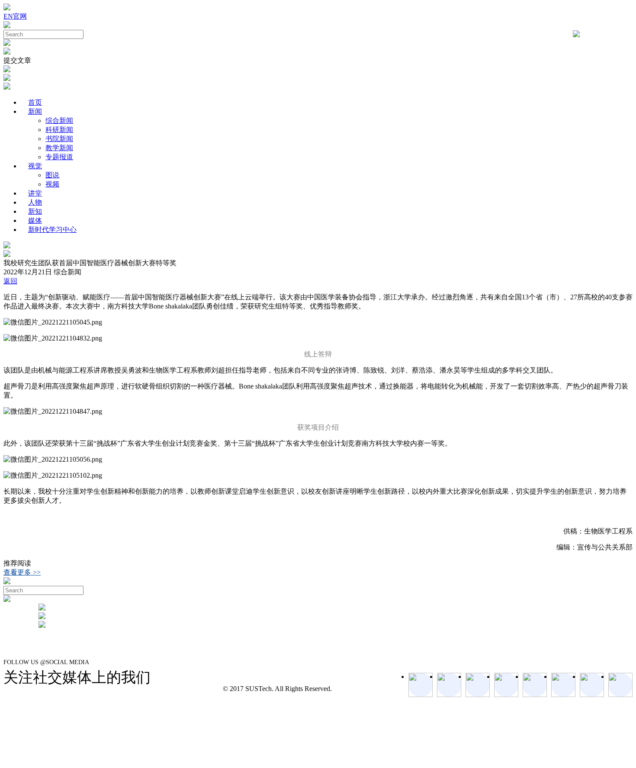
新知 (35, 211)
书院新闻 (59, 138)
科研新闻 (59, 129)
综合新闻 (59, 120)
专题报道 (59, 157)
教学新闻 (59, 147)
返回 (10, 281)
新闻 (35, 111)
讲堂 (35, 193)
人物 (35, 202)
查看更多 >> (22, 572)
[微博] (592, 685)
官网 (20, 16)
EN (8, 16)
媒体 (35, 220)
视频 (52, 184)
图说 (52, 175)
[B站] (563, 685)
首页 (35, 102)
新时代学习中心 (52, 229)
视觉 (35, 166)
